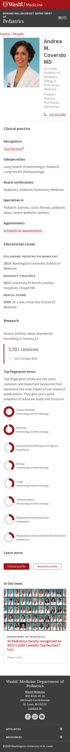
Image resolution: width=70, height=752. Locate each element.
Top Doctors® (14, 149)
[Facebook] (28, 717)
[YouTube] (42, 717)
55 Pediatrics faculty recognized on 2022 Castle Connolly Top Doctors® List (34, 645)
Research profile (47, 566)
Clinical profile (16, 566)
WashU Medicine (35, 692)
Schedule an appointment (23, 230)
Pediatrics (13, 21)
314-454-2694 (57, 114)
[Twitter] (35, 717)
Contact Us (35, 708)
